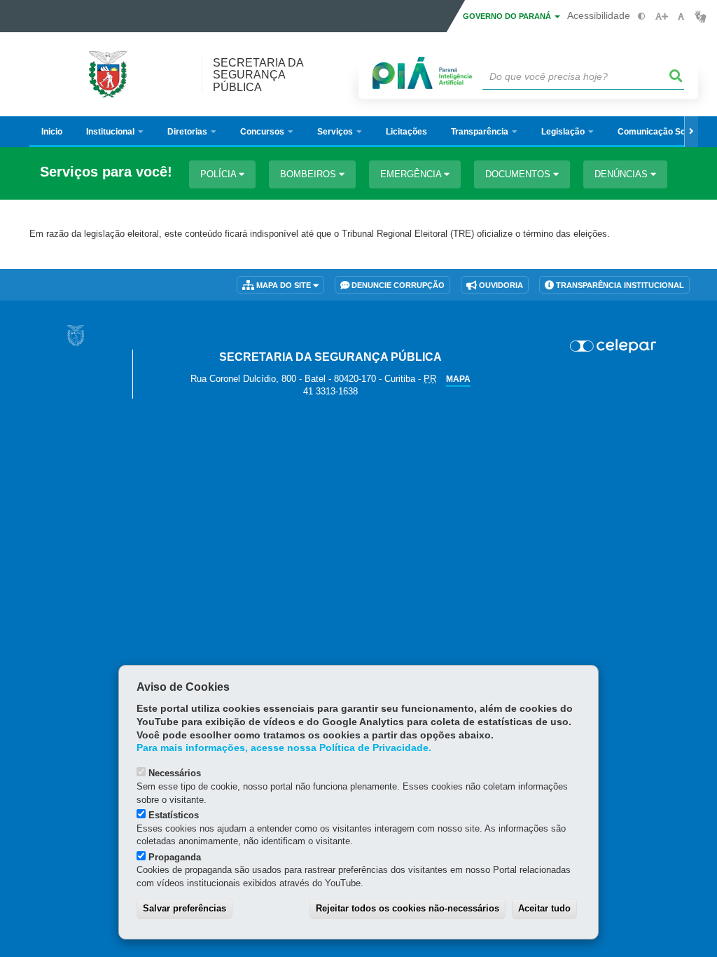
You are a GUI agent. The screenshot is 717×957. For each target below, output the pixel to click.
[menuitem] (114, 131)
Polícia (219, 174)
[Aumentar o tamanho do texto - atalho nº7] (661, 16)
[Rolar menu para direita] (691, 131)
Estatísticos (173, 815)
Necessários (174, 773)
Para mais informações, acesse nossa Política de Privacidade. (284, 748)
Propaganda (174, 857)
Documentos (519, 174)
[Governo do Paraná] (76, 335)
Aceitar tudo (544, 908)
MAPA (458, 379)
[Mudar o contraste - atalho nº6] (642, 16)
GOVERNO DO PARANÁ (508, 16)
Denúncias (622, 174)
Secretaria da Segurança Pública (258, 74)
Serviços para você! (106, 172)
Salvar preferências (184, 908)
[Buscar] (676, 76)
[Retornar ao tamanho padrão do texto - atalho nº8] (681, 16)
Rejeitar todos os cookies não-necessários (407, 908)
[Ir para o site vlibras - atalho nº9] (700, 16)
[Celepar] (613, 346)
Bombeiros (309, 174)
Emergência (412, 174)
